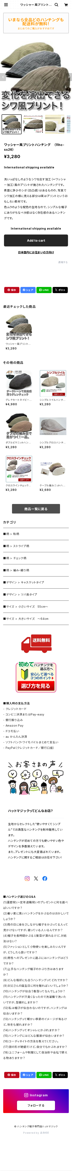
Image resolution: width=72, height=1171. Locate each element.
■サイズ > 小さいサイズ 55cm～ (25, 606)
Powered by (31, 1132)
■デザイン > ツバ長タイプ (20, 594)
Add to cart (36, 240)
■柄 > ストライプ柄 (16, 546)
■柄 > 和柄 (11, 534)
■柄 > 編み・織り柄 (16, 570)
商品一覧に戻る (36, 509)
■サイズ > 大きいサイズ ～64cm (26, 618)
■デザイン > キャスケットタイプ (23, 582)
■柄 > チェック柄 (14, 558)
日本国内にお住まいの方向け (36, 252)
